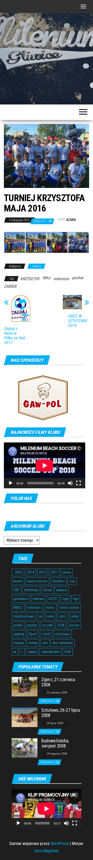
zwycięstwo (50, 651)
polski (17, 625)
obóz (63, 616)
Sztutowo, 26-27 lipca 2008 (60, 712)
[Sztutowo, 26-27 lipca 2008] (24, 717)
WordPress (60, 843)
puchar (77, 277)
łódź (67, 651)
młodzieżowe (23, 616)
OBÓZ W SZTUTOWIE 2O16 (77, 321)
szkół (46, 634)
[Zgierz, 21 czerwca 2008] (24, 686)
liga (75, 598)
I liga (65, 598)
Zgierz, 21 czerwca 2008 (58, 682)
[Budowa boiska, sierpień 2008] (24, 747)
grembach (20, 598)
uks (45, 642)
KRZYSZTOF (30, 278)
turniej (33, 642)
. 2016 (17, 572)
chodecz (58, 581)
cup (72, 581)
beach (17, 581)
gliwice (61, 590)
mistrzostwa (69, 607)
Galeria (36, 266)
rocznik (47, 625)
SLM (61, 625)
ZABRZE (10, 286)
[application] (44, 465)
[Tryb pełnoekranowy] (78, 483)
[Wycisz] (70, 483)
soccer (74, 625)
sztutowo (62, 634)
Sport (33, 634)
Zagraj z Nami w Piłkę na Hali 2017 (14, 335)
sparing (18, 634)
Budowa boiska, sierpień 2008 (55, 743)
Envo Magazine (46, 850)
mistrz (50, 607)
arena (67, 572)
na (40, 616)
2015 (42, 572)
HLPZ (53, 598)
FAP (16, 590)
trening (18, 642)
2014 (30, 572)
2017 (54, 572)
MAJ (46, 277)
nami (50, 616)
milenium (61, 278)
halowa (38, 598)
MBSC (18, 607)
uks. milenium (62, 642)
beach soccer (37, 581)
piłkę (75, 616)
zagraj (31, 651)
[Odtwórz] (10, 483)
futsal (47, 590)
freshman (31, 590)
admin (71, 220)
